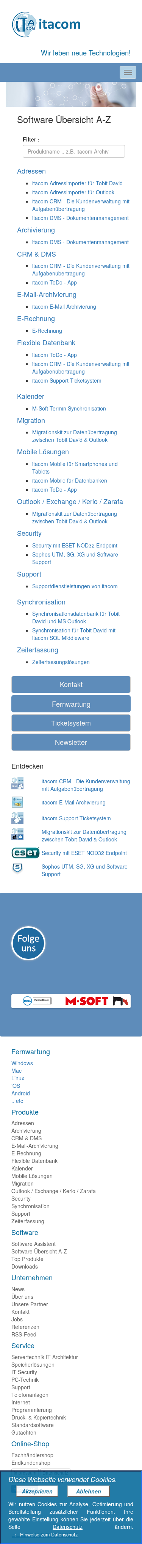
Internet (20, 1402)
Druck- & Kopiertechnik (38, 1417)
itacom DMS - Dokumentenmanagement (80, 217)
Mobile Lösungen (32, 1176)
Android (20, 1093)
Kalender (22, 1168)
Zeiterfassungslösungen (61, 662)
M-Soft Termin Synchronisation (69, 408)
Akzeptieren (37, 1491)
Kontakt (71, 684)
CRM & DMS (26, 1138)
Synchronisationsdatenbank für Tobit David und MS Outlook (76, 617)
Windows (22, 1063)
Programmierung (31, 1409)
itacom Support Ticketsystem (66, 380)
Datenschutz (68, 1526)
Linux (17, 1078)
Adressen (22, 1123)
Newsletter (71, 742)
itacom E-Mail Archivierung (64, 306)
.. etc (17, 1100)
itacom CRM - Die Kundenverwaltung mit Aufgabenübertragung (81, 204)
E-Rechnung (47, 330)
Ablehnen (88, 1491)
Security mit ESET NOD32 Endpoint (74, 545)
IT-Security (24, 1372)
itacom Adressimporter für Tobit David (77, 183)
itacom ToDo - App (54, 282)
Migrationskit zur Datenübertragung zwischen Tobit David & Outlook (74, 435)
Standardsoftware (32, 1425)
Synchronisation (30, 1206)
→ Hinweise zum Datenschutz (45, 1534)
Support (20, 1213)
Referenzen (25, 1326)
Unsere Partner (29, 1304)
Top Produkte (27, 1259)
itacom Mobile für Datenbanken (69, 480)
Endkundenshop (30, 1462)
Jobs (17, 1319)
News (18, 1289)
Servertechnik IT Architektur (44, 1357)
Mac (16, 1070)
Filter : (31, 139)
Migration (22, 1183)
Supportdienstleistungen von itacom (75, 586)
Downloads (24, 1266)
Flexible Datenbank (34, 1160)
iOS (15, 1085)
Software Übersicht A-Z (39, 1251)
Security (21, 1198)
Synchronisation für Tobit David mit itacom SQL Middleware (73, 633)
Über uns (22, 1296)
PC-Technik (25, 1379)
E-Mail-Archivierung (34, 1145)
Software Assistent (33, 1243)
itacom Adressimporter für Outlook (73, 192)
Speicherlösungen (33, 1364)
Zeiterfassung (27, 1221)
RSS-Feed (23, 1334)
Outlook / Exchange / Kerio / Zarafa (53, 1191)
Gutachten (23, 1432)
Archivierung (26, 1130)
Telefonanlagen (29, 1394)
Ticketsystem (71, 722)
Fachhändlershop (32, 1455)
